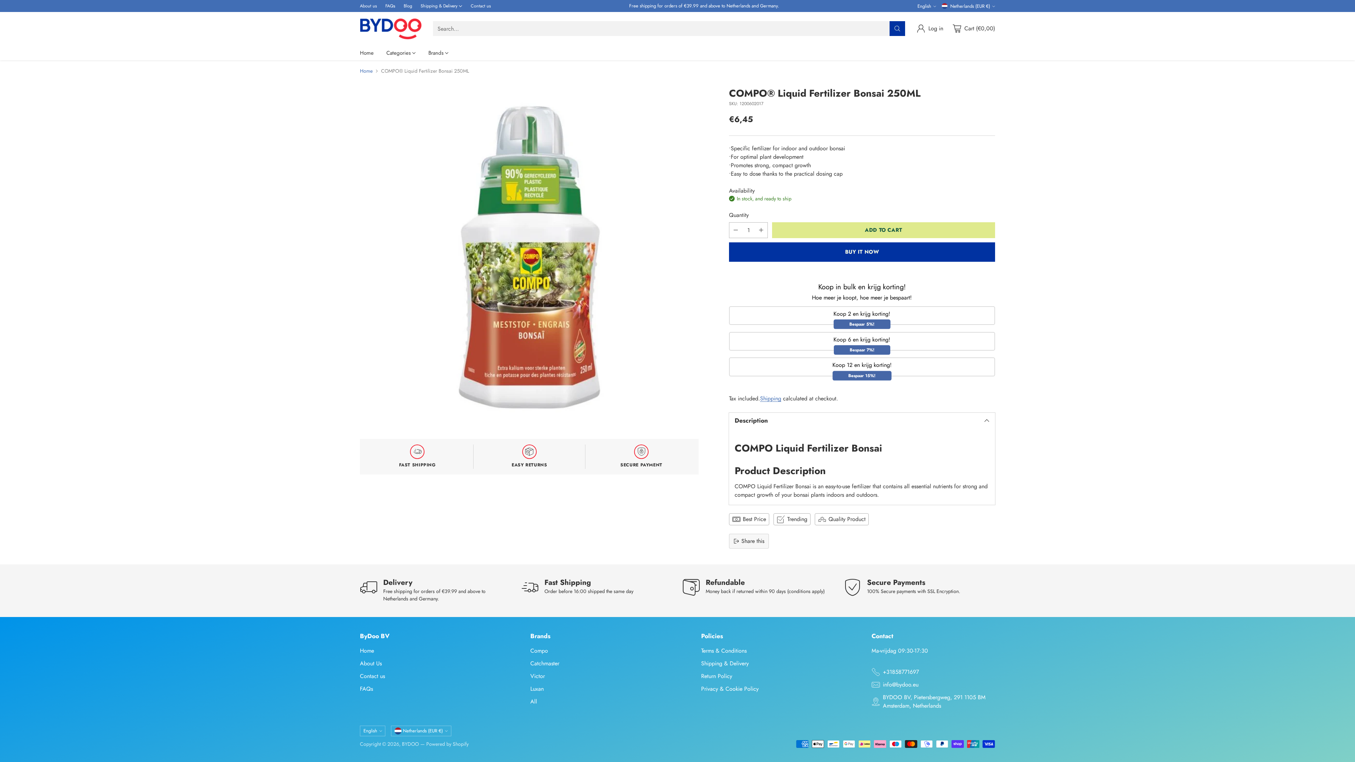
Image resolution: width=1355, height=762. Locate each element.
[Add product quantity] (761, 230)
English (924, 6)
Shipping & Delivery (725, 663)
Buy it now (862, 252)
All (533, 701)
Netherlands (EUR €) (970, 6)
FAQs (366, 689)
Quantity (739, 215)
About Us (371, 663)
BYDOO (410, 744)
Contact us (372, 676)
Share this (752, 541)
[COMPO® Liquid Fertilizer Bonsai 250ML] (529, 257)
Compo (539, 651)
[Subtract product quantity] (735, 230)
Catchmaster (544, 663)
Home (366, 70)
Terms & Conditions (724, 651)
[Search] (897, 28)
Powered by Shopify (447, 744)
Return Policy (716, 676)
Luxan (537, 689)
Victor (537, 676)
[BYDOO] (391, 29)
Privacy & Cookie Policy (730, 689)
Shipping (770, 398)
